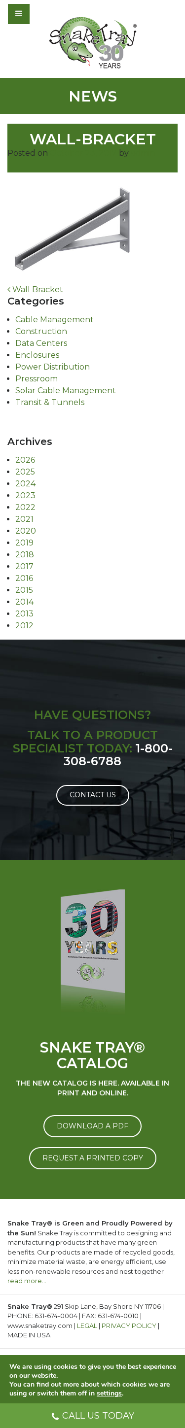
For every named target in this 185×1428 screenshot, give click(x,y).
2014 (24, 602)
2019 (24, 542)
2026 (25, 460)
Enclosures (37, 355)
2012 (24, 625)
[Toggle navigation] (45, 14)
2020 (25, 531)
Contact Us (93, 794)
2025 (25, 471)
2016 (24, 578)
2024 (25, 483)
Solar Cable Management (65, 390)
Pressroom (36, 378)
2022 (25, 507)
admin (143, 153)
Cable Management (54, 319)
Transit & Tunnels (49, 402)
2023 (25, 495)
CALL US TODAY (98, 1415)
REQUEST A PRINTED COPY (92, 1158)
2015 (24, 590)
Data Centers (41, 343)
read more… (26, 1281)
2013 (24, 613)
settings (109, 1393)
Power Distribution (52, 367)
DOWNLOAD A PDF (92, 1126)
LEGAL (87, 1325)
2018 (24, 554)
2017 (24, 566)
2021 (24, 519)
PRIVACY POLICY (129, 1325)
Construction (41, 331)
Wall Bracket (36, 289)
